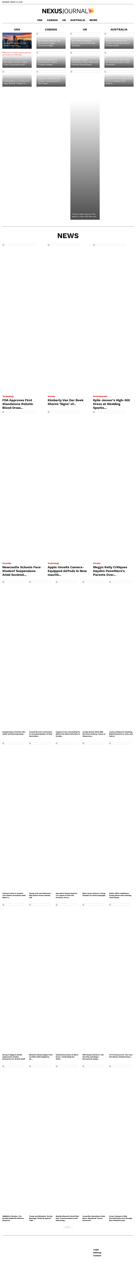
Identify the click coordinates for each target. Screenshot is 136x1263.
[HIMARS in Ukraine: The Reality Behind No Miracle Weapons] (14, 1139)
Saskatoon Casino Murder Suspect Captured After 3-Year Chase (49, 81)
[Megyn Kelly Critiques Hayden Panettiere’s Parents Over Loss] (113, 485)
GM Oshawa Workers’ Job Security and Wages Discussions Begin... (49, 43)
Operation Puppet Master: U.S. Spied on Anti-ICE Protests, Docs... (66, 895)
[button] (131, 20)
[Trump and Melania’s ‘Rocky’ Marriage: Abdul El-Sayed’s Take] (41, 1139)
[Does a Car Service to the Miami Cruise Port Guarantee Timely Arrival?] (17, 41)
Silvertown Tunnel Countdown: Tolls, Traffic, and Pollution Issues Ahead (85, 62)
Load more (67, 1227)
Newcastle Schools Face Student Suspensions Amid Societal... (21, 571)
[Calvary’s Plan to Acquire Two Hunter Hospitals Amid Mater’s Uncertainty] (14, 816)
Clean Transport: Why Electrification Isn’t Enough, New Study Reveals (120, 1218)
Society (51, 396)
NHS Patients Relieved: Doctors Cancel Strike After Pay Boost (83, 43)
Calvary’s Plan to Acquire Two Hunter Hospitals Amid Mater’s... (119, 81)
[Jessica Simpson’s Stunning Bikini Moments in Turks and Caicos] (121, 655)
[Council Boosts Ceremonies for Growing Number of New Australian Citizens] (41, 655)
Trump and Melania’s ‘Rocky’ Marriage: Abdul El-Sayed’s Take (41, 1218)
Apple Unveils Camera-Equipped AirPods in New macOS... (67, 571)
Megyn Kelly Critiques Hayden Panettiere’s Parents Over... (110, 571)
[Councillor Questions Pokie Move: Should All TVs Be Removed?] (94, 1139)
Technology (8, 396)
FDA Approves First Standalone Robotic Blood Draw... (17, 404)
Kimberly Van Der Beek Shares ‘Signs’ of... (66, 402)
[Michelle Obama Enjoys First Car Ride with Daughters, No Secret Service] (41, 978)
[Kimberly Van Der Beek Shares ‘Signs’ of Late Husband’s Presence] (68, 318)
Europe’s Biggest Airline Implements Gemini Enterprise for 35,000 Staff (13, 1057)
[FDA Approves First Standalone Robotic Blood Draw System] (22, 318)
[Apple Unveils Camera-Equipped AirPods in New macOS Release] (68, 485)
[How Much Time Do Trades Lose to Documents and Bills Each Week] (17, 60)
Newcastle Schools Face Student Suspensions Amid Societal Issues (117, 43)
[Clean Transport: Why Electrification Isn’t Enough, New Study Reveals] (121, 1139)
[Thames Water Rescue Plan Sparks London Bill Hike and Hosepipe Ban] (85, 145)
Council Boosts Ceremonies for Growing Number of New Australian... (118, 62)
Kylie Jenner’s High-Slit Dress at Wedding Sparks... (111, 404)
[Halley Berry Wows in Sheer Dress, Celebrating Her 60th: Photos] (68, 978)
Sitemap (97, 1252)
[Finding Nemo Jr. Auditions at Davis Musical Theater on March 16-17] (17, 79)
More (93, 20)
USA (39, 20)
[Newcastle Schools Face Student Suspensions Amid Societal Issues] (22, 485)
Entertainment (100, 396)
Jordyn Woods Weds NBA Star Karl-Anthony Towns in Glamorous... (93, 734)
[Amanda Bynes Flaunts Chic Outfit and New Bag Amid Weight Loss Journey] (14, 655)
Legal (96, 1249)
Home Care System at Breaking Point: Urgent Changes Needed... (47, 62)
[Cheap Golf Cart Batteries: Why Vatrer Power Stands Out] (41, 816)
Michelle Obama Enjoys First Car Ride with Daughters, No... (41, 1057)
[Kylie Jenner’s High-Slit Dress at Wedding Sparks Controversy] (113, 318)
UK (64, 20)
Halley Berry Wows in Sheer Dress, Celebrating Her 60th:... (67, 1057)
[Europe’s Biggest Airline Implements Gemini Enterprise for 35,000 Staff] (14, 978)
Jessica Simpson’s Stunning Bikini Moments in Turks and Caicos (121, 734)
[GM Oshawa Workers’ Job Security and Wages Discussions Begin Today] (94, 978)
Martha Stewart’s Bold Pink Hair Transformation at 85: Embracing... (67, 1218)
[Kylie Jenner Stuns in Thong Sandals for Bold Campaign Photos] (94, 816)
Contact (97, 1255)
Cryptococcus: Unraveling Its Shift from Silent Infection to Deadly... (68, 734)
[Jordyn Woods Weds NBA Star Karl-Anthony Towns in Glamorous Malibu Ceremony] (94, 655)
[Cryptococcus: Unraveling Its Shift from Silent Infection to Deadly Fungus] (68, 655)
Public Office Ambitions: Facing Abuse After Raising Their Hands (120, 895)
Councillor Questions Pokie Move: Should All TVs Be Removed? (93, 1218)
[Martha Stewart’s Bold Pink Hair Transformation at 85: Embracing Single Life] (68, 1139)
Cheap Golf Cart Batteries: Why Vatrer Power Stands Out (40, 895)
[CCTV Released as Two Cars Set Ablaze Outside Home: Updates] (121, 978)
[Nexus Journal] (68, 10)
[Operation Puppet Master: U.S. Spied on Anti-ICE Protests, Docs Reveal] (68, 816)
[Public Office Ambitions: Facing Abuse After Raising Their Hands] (121, 816)
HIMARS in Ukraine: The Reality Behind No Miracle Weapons (13, 1218)
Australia (77, 20)
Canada (52, 20)
